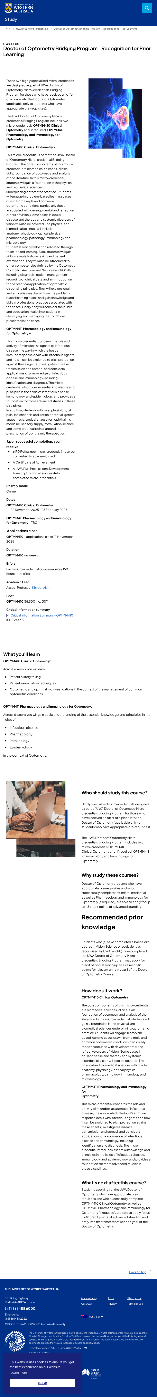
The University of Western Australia (32, 1289)
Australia (94, 1316)
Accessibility (89, 1298)
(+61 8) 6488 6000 (20, 1308)
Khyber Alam (41, 587)
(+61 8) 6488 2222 (16, 1318)
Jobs (111, 1298)
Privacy (112, 1303)
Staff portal (134, 1298)
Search (147, 8)
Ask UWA (86, 1303)
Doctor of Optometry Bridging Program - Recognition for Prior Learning (95, 28)
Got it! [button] (42, 1383)
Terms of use (135, 1303)
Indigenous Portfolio (39, 1352)
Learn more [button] (18, 1372)
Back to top (137, 1272)
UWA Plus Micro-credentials (32, 28)
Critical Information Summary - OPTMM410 (42, 615)
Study (8, 29)
